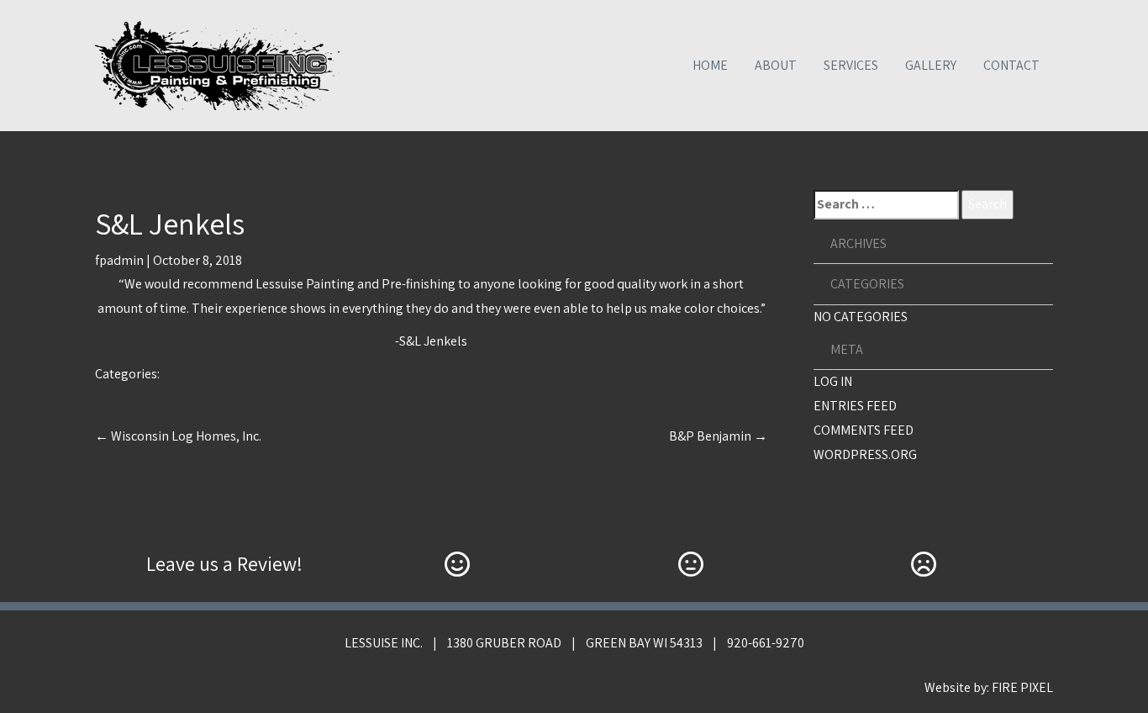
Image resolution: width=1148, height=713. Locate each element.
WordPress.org (865, 454)
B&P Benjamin (718, 436)
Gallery (930, 65)
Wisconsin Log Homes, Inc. (178, 436)
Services (851, 65)
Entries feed (855, 406)
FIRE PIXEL (1022, 687)
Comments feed (864, 430)
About (776, 65)
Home (710, 65)
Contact (1011, 65)
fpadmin (119, 260)
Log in (833, 381)
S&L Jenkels (170, 223)
